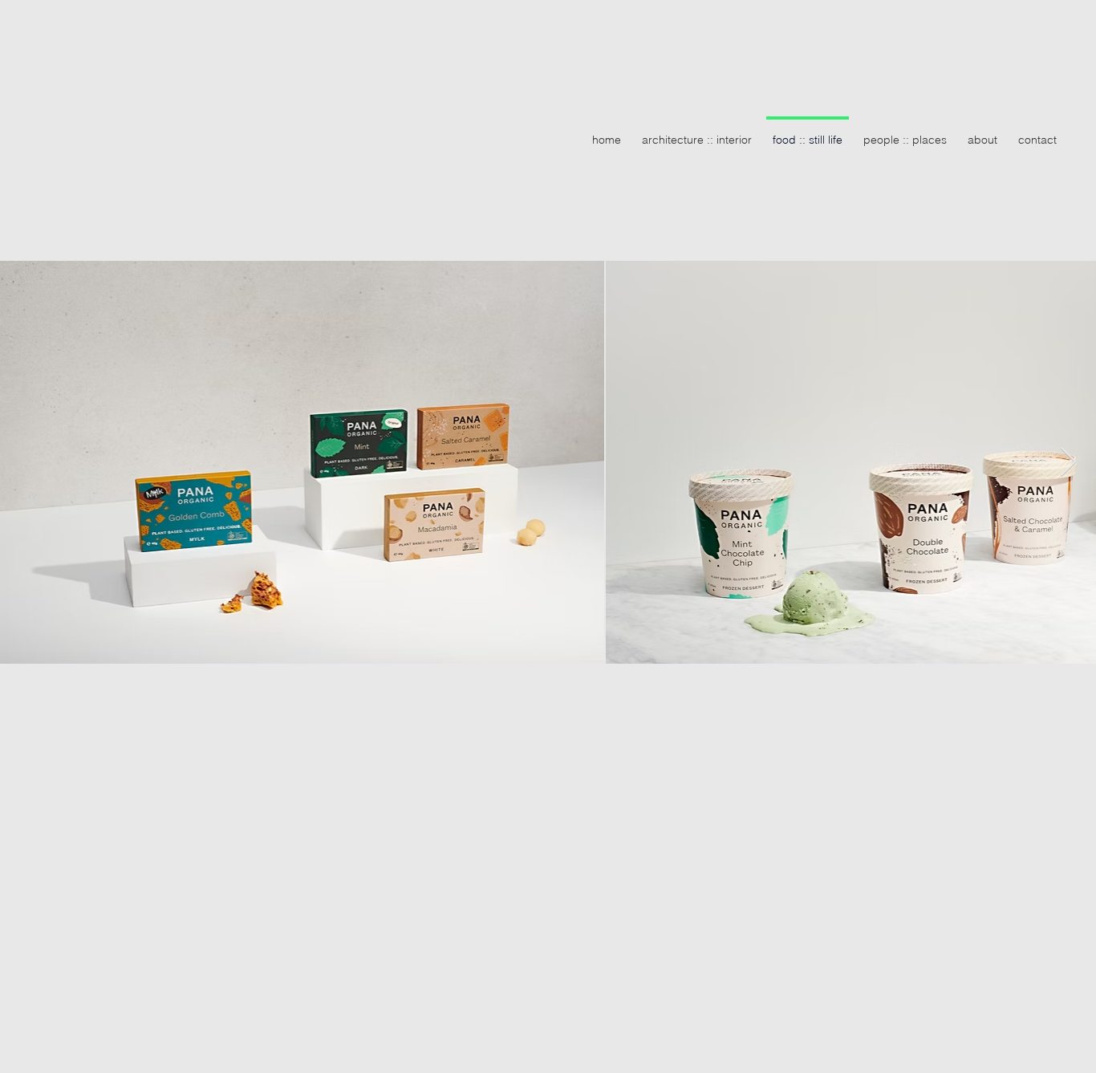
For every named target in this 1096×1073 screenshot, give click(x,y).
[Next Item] (1068, 462)
